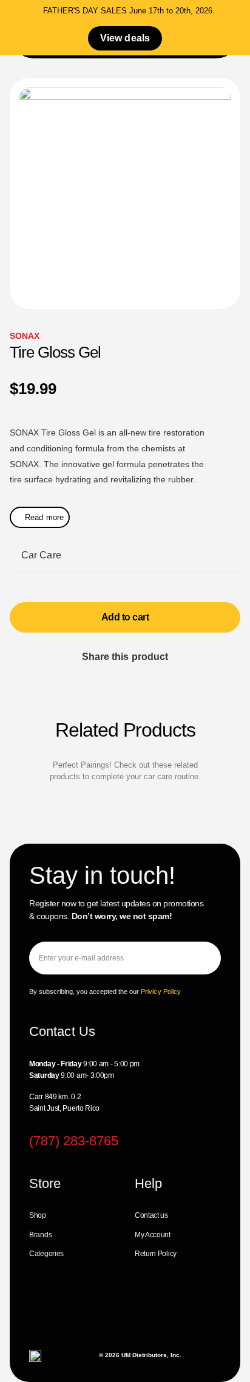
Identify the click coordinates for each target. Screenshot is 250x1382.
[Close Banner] (238, 13)
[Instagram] (83, 1313)
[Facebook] (44, 1313)
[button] (84, 681)
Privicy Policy (161, 991)
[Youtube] (123, 1313)
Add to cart (125, 617)
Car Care (41, 555)
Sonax (25, 336)
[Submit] (202, 958)
